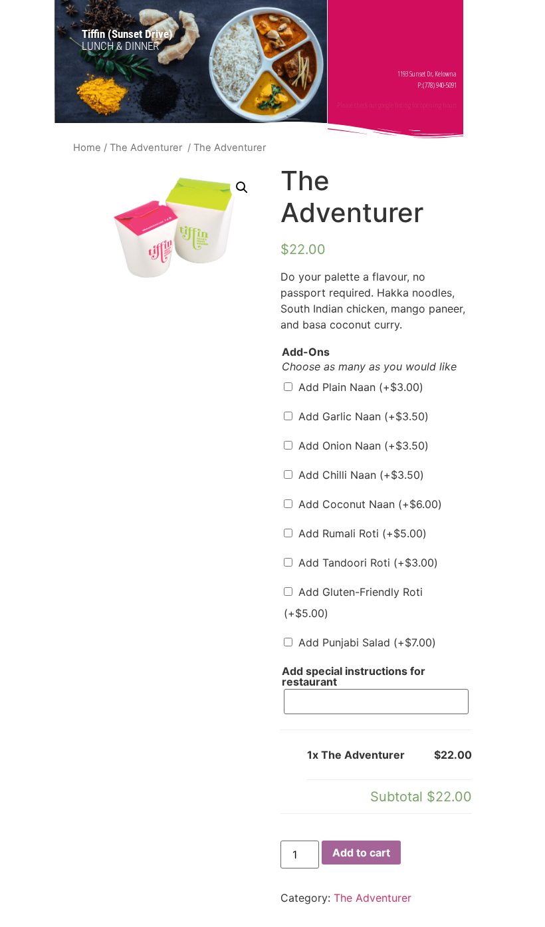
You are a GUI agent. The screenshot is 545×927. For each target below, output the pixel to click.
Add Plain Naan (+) (359, 387)
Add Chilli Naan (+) (359, 474)
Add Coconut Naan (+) (368, 504)
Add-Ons (306, 351)
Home (87, 148)
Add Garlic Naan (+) (362, 416)
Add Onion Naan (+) (362, 445)
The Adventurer (147, 148)
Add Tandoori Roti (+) (366, 562)
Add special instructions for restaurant (353, 676)
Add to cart (361, 852)
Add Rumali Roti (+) (361, 533)
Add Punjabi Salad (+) (365, 642)
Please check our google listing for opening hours (397, 105)
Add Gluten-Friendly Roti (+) (353, 602)
